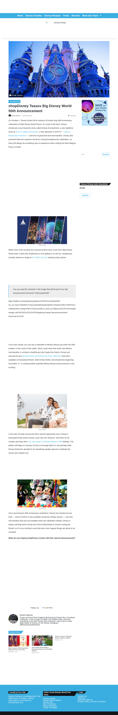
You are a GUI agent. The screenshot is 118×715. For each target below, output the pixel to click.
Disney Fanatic (49, 698)
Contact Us (82, 696)
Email (82, 188)
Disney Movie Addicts (52, 700)
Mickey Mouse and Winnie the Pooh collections (42, 356)
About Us (81, 698)
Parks (66, 15)
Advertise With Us (85, 700)
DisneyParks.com (15, 702)
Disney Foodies (34, 15)
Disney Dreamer (50, 706)
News (20, 15)
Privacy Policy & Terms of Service (92, 702)
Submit (85, 195)
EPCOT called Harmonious (26, 132)
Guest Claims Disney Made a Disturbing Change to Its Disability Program (42, 649)
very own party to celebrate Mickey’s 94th (45, 442)
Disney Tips (48, 702)
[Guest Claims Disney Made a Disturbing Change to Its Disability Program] (42, 640)
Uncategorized (14, 101)
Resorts (76, 15)
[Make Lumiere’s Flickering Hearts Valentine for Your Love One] (18, 640)
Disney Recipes (52, 15)
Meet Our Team (90, 15)
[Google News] (48, 608)
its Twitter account (39, 257)
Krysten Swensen (16, 115)
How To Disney (49, 704)
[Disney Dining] (59, 28)
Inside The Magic (50, 707)
